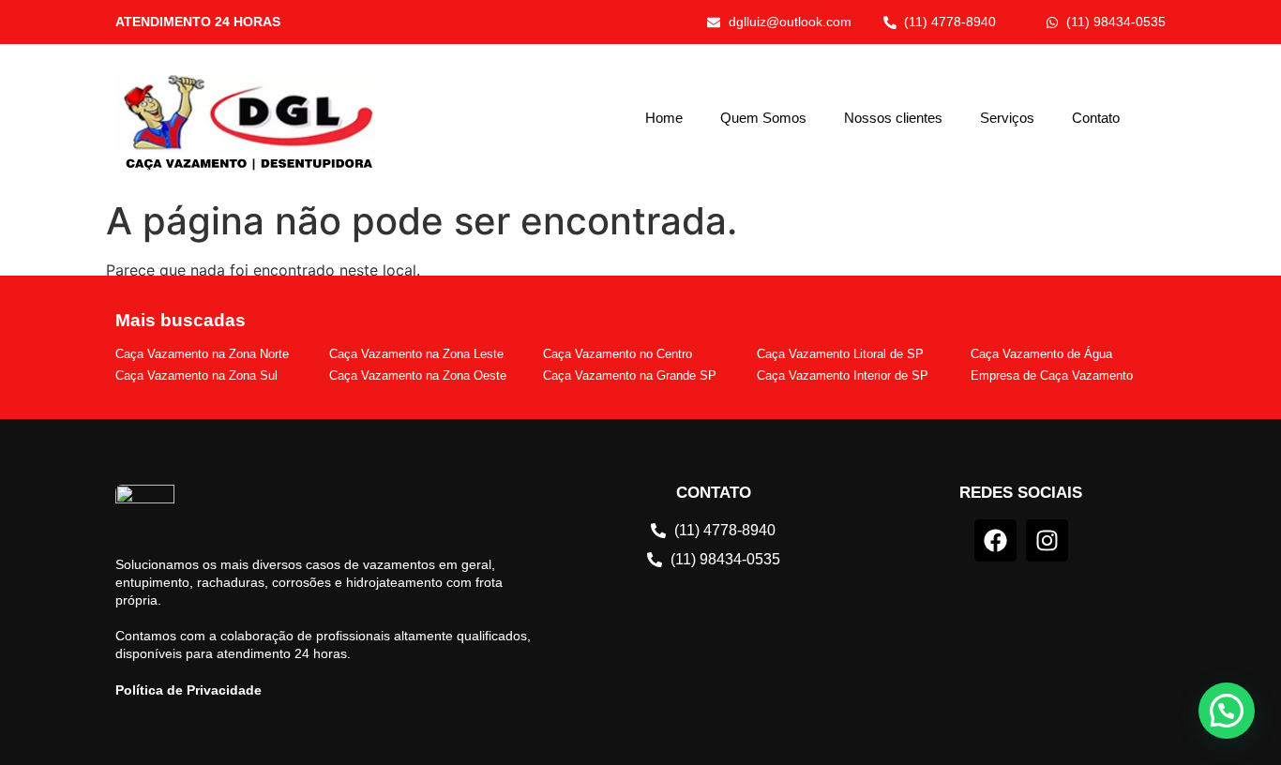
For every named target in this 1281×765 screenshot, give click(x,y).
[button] (1226, 710)
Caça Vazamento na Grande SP (629, 375)
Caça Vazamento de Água (1041, 354)
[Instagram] (1047, 540)
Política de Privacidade (188, 690)
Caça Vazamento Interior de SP (842, 375)
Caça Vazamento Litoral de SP (840, 354)
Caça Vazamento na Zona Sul (196, 375)
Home (664, 118)
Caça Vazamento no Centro (617, 354)
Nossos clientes (893, 118)
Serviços (1007, 118)
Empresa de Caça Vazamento (1052, 375)
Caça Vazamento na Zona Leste (416, 354)
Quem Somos (763, 118)
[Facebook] (995, 540)
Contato (1096, 118)
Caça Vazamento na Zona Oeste (417, 375)
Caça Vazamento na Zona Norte (202, 354)
